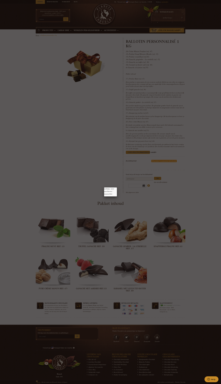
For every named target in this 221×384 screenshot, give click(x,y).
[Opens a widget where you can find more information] (211, 379)
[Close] (117, 187)
